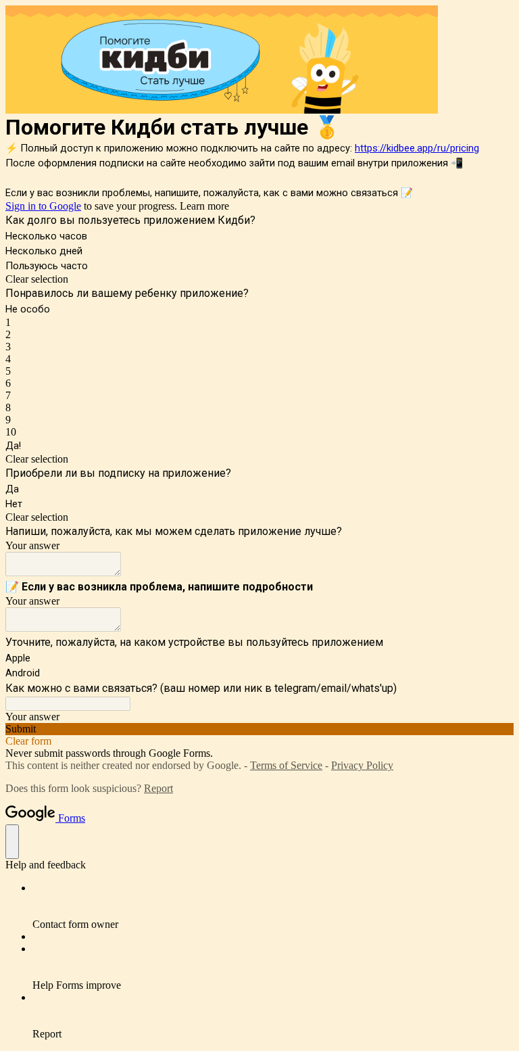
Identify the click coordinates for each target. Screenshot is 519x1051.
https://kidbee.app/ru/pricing (417, 148)
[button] (259, 279)
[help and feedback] (12, 841)
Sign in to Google (43, 206)
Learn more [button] (204, 206)
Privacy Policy (362, 765)
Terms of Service (286, 765)
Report (158, 788)
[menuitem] (273, 906)
